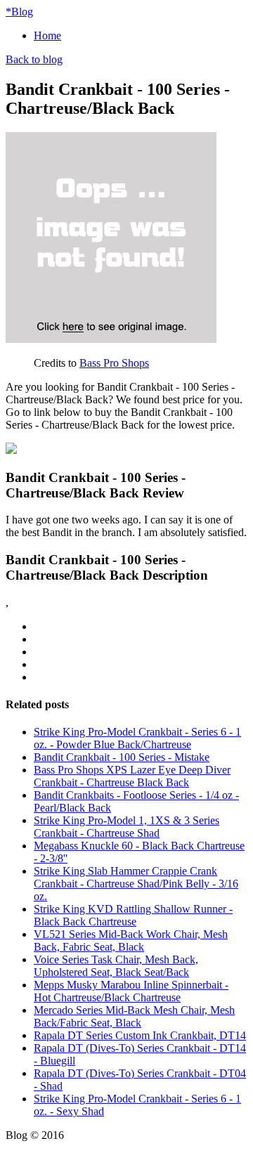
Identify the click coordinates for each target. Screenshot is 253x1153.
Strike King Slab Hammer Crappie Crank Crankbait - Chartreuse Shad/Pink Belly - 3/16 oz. (136, 883)
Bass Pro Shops (114, 363)
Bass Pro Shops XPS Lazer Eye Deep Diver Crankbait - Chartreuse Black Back (132, 776)
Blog (19, 12)
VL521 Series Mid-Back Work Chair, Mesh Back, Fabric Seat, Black (131, 940)
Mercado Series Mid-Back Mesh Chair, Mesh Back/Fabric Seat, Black (134, 1016)
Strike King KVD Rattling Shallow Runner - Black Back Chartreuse (133, 915)
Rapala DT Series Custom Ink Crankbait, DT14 (140, 1035)
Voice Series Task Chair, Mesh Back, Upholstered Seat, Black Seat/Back (116, 965)
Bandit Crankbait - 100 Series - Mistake (121, 757)
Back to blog (34, 59)
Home (47, 35)
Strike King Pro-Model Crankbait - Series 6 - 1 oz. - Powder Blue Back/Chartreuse (137, 738)
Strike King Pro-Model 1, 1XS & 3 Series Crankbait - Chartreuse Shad (126, 826)
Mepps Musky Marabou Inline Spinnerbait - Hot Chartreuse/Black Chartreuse (131, 991)
